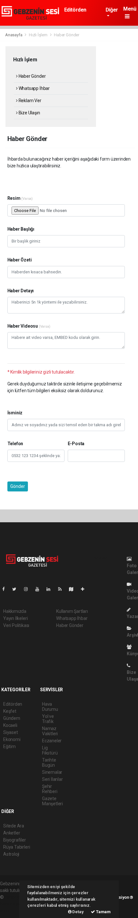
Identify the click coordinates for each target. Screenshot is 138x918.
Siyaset (10, 732)
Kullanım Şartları (72, 611)
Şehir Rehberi (49, 789)
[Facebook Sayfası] (6, 589)
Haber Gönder (32, 76)
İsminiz (15, 412)
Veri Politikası (16, 625)
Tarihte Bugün (49, 762)
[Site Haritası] (74, 589)
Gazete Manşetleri (52, 801)
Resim (20, 198)
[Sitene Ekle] (85, 589)
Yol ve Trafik (48, 719)
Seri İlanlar (52, 779)
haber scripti (12, 903)
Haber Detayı (20, 290)
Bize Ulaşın (29, 112)
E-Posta (76, 443)
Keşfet (9, 711)
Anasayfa (14, 34)
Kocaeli (10, 725)
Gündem (11, 718)
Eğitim (9, 746)
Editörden (75, 10)
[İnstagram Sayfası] (28, 589)
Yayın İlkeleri (15, 618)
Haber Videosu (28, 326)
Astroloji (11, 854)
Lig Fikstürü (49, 750)
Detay (78, 911)
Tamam (103, 911)
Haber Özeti (19, 259)
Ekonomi (12, 739)
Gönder (17, 486)
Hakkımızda (14, 611)
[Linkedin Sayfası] (51, 589)
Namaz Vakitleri (50, 731)
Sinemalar (52, 772)
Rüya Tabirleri (16, 847)
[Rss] (62, 589)
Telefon (15, 443)
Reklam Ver (29, 100)
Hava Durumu (50, 707)
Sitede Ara (13, 825)
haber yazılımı (18, 897)
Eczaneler (52, 740)
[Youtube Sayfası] (39, 589)
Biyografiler (14, 840)
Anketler (11, 832)
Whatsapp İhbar (34, 88)
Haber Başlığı (21, 229)
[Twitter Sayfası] (17, 589)
